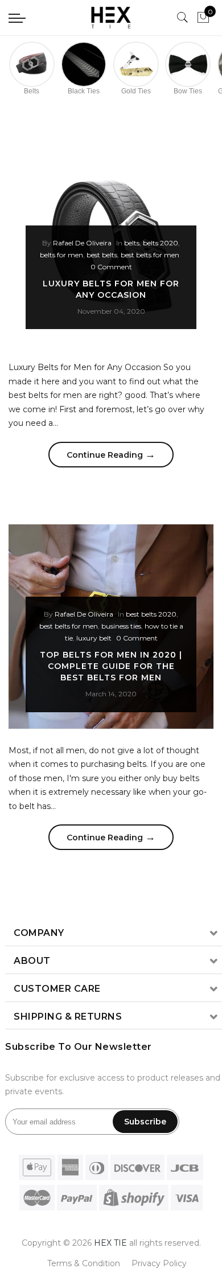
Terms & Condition (83, 1263)
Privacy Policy (159, 1263)
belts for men (61, 255)
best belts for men (150, 255)
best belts (102, 255)
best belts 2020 (151, 614)
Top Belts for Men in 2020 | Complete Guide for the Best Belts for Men (111, 666)
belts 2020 (160, 243)
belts (131, 243)
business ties (121, 626)
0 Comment (111, 266)
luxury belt (94, 638)
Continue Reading (111, 454)
